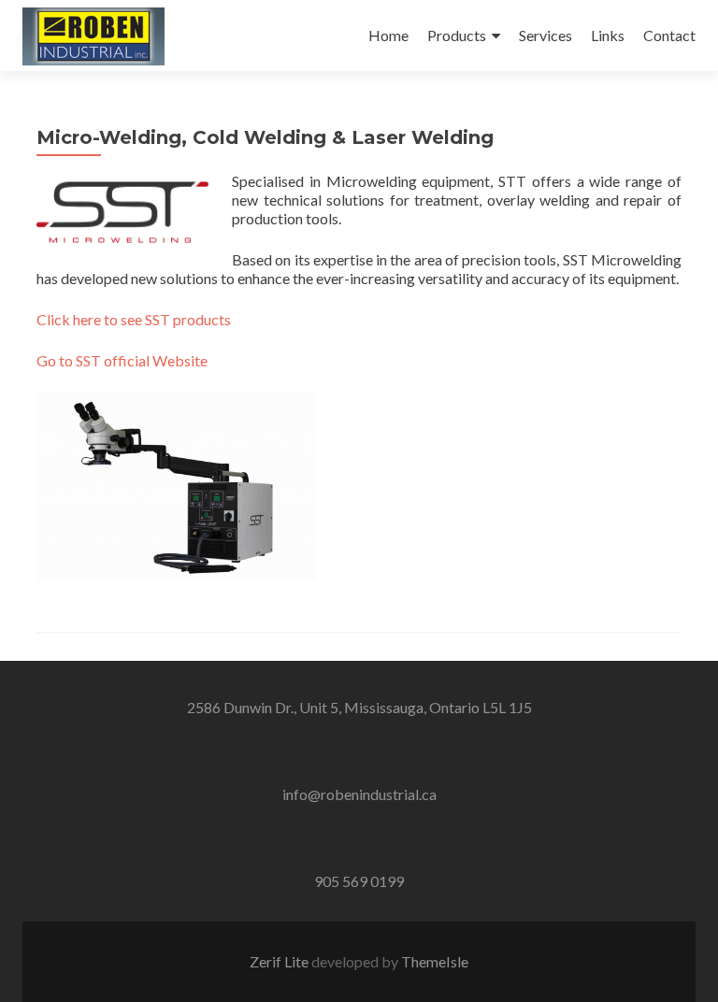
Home (388, 35)
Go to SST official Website (122, 360)
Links (608, 35)
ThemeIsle (434, 961)
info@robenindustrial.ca (359, 794)
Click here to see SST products (133, 319)
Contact (669, 35)
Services (545, 35)
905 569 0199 (359, 881)
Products (456, 35)
